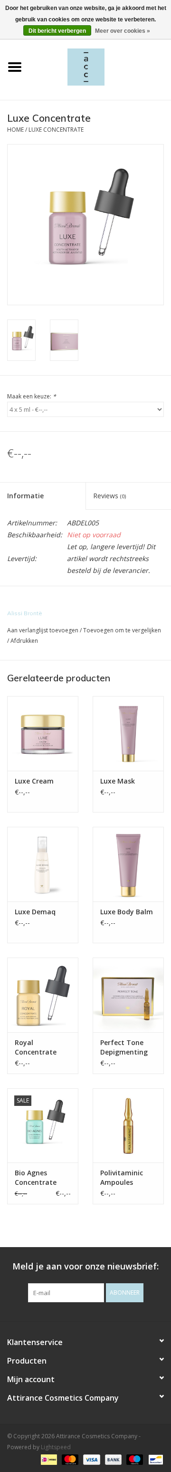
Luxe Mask (117, 780)
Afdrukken (24, 641)
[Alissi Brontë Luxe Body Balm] (128, 864)
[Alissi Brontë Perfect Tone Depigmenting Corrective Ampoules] (128, 995)
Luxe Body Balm (126, 911)
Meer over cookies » (122, 31)
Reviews (109, 495)
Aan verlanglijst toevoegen (42, 630)
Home (15, 130)
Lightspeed (56, 1447)
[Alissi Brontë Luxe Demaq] (42, 864)
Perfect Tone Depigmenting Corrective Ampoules (124, 1047)
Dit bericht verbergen (57, 31)
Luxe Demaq (35, 911)
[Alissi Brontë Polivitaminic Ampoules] (128, 1125)
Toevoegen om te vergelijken (122, 630)
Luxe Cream (34, 780)
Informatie (25, 495)
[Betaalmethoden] (48, 1459)
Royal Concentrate (36, 1047)
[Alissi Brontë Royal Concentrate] (42, 995)
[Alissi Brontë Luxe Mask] (128, 733)
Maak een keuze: (31, 396)
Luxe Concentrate (56, 130)
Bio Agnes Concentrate (36, 1177)
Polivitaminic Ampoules (121, 1177)
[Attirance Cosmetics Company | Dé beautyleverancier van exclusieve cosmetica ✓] (100, 66)
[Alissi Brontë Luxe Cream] (42, 733)
